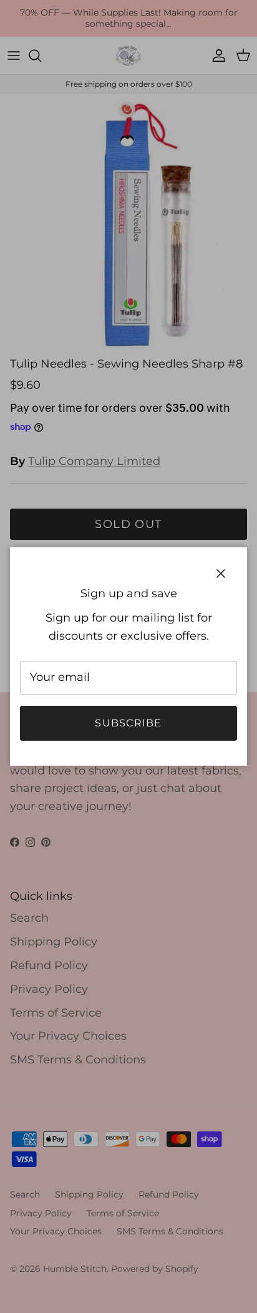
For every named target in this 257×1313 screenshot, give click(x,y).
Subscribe (128, 723)
